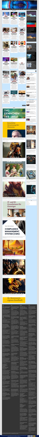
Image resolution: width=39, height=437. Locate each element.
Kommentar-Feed (28, 204)
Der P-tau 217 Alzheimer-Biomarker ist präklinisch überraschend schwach (23, 413)
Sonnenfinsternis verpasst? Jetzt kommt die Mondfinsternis (6, 34)
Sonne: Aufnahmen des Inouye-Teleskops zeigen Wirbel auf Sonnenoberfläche (33, 361)
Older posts (24, 105)
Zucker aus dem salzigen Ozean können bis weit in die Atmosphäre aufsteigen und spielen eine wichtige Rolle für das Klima (6, 376)
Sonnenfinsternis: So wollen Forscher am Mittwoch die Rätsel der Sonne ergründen (32, 351)
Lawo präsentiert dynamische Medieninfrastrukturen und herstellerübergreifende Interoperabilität (22, 19)
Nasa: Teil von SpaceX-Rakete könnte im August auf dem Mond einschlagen (32, 396)
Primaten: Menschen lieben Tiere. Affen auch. (22, 64)
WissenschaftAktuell (6, 32)
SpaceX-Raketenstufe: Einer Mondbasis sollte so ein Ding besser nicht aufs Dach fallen (32, 370)
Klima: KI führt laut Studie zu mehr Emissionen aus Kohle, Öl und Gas (15, 316)
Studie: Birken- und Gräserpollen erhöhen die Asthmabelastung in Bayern (23, 306)
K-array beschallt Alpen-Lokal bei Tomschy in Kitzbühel (14, 353)
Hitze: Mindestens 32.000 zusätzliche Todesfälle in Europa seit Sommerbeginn (22, 77)
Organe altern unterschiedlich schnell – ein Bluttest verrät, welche (24, 357)
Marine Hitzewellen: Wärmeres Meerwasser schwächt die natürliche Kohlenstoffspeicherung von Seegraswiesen (6, 325)
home (2, 0)
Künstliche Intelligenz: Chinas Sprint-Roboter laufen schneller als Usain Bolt (6, 77)
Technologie (6, 16)
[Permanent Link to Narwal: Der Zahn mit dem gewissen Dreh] (14, 92)
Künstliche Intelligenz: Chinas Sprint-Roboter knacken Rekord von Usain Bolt (6, 51)
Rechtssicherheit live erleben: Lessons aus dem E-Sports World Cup (14, 19)
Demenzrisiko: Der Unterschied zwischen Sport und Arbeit (22, 96)
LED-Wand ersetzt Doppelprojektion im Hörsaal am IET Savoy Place (31, 84)
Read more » (29, 152)
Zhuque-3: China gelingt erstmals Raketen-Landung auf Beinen (32, 324)
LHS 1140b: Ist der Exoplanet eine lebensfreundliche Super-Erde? (32, 405)
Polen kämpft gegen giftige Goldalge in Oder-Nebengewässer (22, 34)
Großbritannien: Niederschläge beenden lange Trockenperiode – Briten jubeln (14, 83)
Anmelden (28, 202)
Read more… (24, 323)
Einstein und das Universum (29, 22)
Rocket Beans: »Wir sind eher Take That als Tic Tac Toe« (22, 46)
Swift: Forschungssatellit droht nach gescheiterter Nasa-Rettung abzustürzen (32, 306)
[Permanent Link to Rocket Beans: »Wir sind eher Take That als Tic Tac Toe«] (22, 43)
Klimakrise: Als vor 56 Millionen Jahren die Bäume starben (6, 344)
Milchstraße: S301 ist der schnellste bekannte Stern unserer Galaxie (32, 315)
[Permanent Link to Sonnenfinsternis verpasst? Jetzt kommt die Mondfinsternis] (6, 30)
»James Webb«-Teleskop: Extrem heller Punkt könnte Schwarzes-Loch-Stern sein (32, 342)
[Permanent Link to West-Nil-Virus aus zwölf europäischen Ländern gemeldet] (6, 92)
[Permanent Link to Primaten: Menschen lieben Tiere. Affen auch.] (22, 59)
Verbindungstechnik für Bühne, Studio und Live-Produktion (31, 93)
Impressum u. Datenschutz (20, 0)
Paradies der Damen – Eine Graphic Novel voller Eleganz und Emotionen (31, 125)
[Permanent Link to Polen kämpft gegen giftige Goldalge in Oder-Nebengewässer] (22, 30)
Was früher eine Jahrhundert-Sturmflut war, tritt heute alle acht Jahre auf (15, 371)
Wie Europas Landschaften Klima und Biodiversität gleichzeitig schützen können (15, 389)
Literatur (7, 0)
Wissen (4, 0)
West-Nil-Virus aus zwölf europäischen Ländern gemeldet (6, 96)
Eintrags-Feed (28, 203)
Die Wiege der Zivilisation (5, 206)
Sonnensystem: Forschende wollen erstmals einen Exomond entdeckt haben (32, 387)
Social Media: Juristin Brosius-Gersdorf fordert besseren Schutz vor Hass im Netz (6, 18)
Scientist (20, 35)
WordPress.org (28, 205)
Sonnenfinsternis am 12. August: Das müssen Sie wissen (32, 378)
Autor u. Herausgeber (15, 0)
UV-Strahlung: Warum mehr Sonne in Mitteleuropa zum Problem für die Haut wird (14, 34)
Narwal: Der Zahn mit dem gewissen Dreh (14, 96)
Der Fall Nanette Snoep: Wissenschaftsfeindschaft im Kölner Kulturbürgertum (14, 47)
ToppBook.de (12, 0)
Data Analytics (28, 170)
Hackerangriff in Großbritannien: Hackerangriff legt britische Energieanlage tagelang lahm (6, 63)
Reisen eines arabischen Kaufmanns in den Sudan (7, 187)
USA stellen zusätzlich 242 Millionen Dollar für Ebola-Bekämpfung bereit (23, 385)
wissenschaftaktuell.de (19, 4)
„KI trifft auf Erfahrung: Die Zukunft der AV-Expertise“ (31, 117)
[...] (19, 147)
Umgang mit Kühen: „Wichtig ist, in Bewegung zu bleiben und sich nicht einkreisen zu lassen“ (14, 63)
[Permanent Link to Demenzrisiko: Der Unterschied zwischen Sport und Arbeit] (22, 92)
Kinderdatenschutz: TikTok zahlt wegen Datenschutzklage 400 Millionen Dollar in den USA (31, 102)
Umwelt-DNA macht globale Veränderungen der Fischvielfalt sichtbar (15, 362)
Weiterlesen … (34, 98)
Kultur (9, 0)
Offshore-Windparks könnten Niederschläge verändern (30, 75)
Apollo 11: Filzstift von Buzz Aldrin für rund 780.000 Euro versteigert (33, 413)
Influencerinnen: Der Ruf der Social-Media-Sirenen (31, 109)
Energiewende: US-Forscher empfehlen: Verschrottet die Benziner (15, 335)
